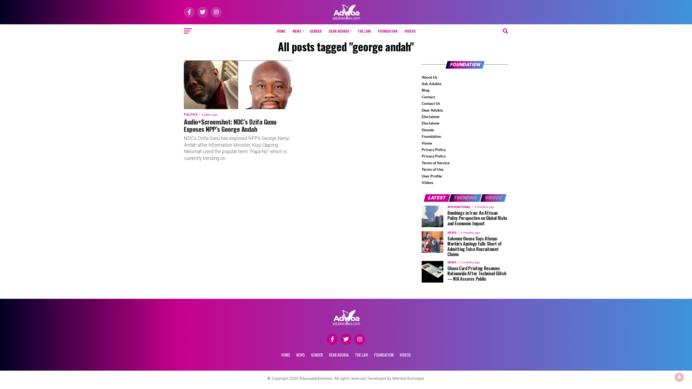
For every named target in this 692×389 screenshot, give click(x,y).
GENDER (316, 31)
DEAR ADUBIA (339, 31)
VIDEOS (410, 31)
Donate (428, 130)
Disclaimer (431, 116)
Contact (428, 97)
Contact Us (431, 103)
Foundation (431, 136)
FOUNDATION (387, 31)
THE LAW (364, 31)
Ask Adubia (431, 83)
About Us (429, 77)
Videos (427, 182)
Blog (425, 90)
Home (281, 31)
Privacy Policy (434, 149)
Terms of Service (436, 162)
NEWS (297, 31)
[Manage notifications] (679, 377)
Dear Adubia (432, 110)
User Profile (432, 176)
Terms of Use (432, 169)
